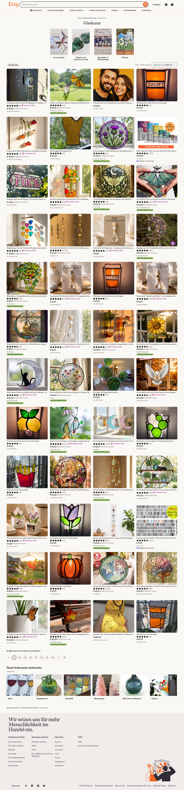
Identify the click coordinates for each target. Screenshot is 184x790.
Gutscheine (146, 10)
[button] (14, 785)
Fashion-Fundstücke (97, 10)
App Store (16, 774)
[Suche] (145, 5)
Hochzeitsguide (130, 10)
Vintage (115, 10)
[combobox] (81, 5)
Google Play (35, 774)
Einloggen (156, 5)
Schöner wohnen (76, 10)
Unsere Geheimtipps (56, 10)
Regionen (172, 786)
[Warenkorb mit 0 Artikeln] (172, 5)
